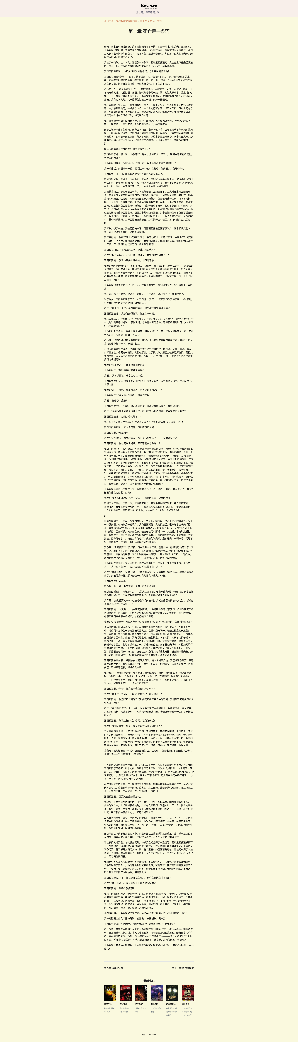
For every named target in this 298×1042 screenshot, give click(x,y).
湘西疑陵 (154, 1003)
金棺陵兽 (185, 1003)
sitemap (152, 1035)
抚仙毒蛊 (123, 1003)
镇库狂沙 (139, 1003)
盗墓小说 (108, 21)
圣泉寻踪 (108, 1003)
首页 (143, 1035)
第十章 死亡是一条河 (151, 21)
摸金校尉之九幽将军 (126, 21)
